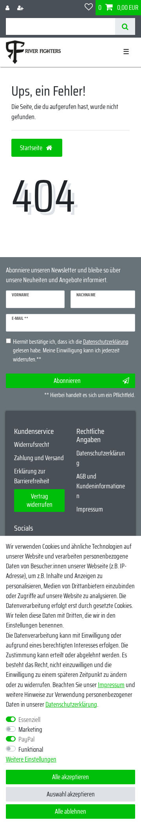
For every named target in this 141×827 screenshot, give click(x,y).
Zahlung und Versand (39, 458)
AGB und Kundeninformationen (100, 486)
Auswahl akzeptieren (71, 794)
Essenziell (29, 720)
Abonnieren (67, 380)
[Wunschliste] (89, 7)
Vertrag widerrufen (39, 500)
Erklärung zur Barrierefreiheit (31, 476)
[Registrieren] (21, 7)
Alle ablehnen (70, 811)
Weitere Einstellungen (31, 759)
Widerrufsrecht (31, 444)
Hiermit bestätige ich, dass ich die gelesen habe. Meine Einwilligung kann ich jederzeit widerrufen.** (70, 350)
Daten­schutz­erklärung (71, 704)
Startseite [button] (31, 148)
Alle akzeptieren (70, 777)
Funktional (30, 749)
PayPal (26, 739)
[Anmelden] (8, 7)
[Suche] (125, 26)
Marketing (30, 730)
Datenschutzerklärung (100, 458)
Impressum (89, 509)
